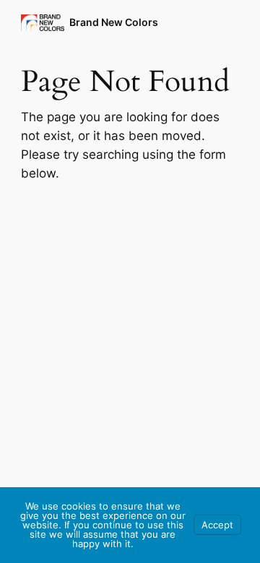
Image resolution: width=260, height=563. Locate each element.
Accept (217, 525)
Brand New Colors (113, 22)
